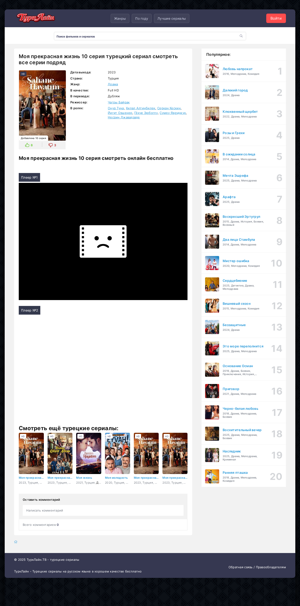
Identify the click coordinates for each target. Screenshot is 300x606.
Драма (113, 84)
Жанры (120, 18)
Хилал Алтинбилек (140, 108)
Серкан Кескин (169, 108)
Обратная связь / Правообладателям (257, 567)
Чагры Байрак (119, 102)
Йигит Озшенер (120, 113)
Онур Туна (116, 108)
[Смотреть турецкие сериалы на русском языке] (35, 18)
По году (141, 18)
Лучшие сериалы (172, 18)
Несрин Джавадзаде (124, 117)
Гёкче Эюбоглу (146, 113)
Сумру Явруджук (173, 113)
